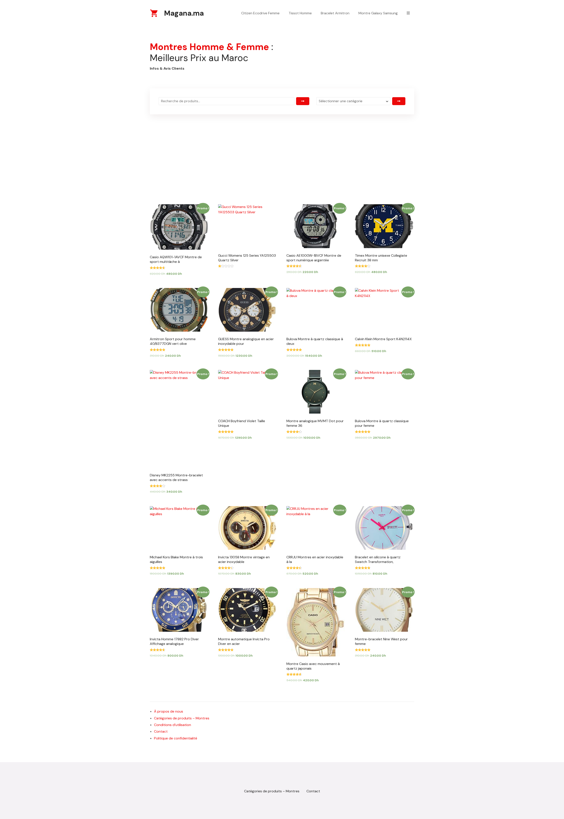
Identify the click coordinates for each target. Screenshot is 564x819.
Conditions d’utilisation (172, 724)
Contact (161, 731)
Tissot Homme (300, 13)
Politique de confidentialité (175, 738)
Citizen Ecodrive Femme (260, 13)
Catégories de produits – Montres (181, 718)
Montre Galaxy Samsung (378, 13)
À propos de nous (168, 711)
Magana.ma (184, 13)
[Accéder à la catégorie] (398, 101)
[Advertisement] (282, 149)
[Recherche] (302, 101)
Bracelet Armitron (335, 13)
